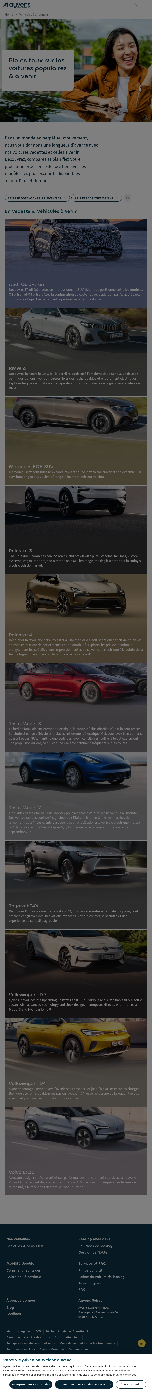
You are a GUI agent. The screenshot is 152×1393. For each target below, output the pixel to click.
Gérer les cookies (131, 1384)
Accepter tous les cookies (31, 1384)
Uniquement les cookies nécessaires (84, 1384)
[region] (76, 1373)
